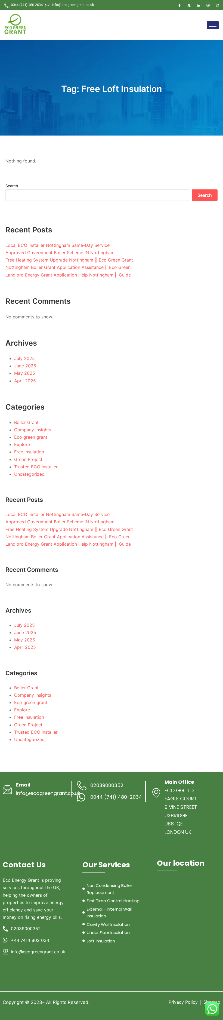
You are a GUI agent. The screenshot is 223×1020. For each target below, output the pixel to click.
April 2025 (25, 380)
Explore (22, 444)
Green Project (28, 459)
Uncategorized (29, 474)
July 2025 (24, 358)
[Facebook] (179, 5)
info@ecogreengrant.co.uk (48, 793)
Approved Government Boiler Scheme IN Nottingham (59, 252)
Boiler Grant (26, 422)
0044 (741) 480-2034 (27, 5)
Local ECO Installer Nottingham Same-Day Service (57, 245)
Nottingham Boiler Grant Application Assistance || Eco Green (68, 267)
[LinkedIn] (198, 5)
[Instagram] (217, 5)
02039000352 (106, 785)
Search (11, 185)
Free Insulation (29, 451)
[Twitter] (189, 5)
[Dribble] (208, 5)
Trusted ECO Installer (36, 466)
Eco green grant (30, 437)
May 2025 (24, 373)
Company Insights (32, 429)
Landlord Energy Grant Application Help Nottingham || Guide (68, 275)
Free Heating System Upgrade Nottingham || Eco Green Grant (69, 260)
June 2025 (25, 365)
